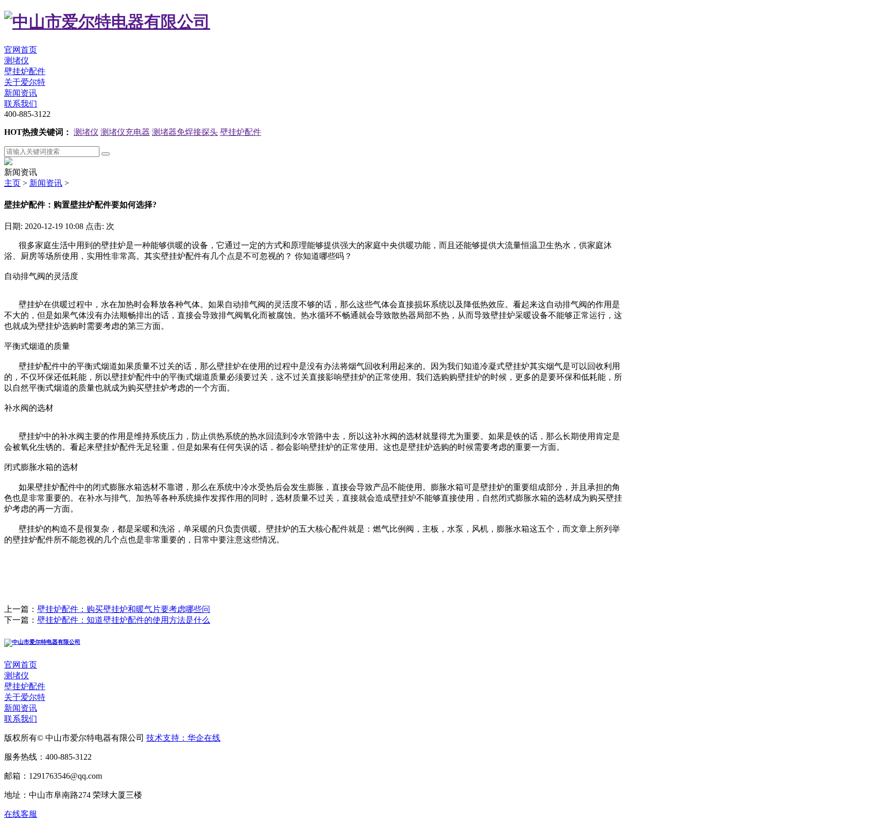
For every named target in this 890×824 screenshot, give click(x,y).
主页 (12, 183)
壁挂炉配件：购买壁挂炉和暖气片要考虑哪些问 (123, 609)
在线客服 (20, 814)
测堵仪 (16, 60)
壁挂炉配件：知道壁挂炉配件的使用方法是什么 (123, 620)
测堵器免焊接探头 (185, 132)
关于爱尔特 (24, 82)
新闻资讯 (20, 93)
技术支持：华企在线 (183, 737)
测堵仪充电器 (125, 132)
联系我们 (20, 103)
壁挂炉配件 (24, 71)
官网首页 (20, 49)
